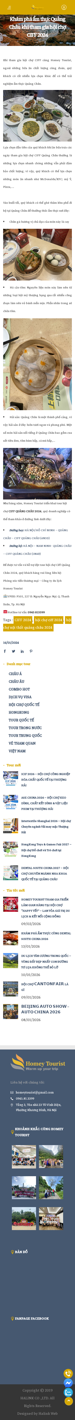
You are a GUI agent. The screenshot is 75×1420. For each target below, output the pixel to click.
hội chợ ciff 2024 (48, 620)
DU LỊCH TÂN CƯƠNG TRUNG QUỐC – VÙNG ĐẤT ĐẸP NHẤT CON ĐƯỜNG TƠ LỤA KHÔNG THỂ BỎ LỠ (46, 961)
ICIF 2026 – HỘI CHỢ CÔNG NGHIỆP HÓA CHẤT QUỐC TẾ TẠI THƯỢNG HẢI (45, 780)
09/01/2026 (31, 997)
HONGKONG (19, 712)
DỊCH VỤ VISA (20, 697)
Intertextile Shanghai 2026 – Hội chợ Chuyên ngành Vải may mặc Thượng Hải (46, 827)
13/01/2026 (30, 946)
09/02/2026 (31, 924)
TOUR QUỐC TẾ (21, 720)
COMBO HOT (19, 689)
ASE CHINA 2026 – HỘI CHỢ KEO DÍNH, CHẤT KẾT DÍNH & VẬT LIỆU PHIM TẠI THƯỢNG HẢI (44, 803)
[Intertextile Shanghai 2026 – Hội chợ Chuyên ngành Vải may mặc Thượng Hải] (10, 825)
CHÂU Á (15, 674)
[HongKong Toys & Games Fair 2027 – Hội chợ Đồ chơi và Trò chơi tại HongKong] (10, 849)
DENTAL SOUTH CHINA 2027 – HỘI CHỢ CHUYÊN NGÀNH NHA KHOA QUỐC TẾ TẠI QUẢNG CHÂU (45, 874)
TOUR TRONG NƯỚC (25, 728)
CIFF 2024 (23, 620)
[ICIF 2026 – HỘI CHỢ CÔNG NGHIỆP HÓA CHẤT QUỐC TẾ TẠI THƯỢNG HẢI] (10, 778)
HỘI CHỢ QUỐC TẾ (24, 705)
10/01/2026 (30, 975)
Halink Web (48, 1413)
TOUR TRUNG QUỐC (25, 735)
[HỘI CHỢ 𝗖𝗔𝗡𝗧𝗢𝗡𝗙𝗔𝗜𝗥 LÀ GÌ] (10, 988)
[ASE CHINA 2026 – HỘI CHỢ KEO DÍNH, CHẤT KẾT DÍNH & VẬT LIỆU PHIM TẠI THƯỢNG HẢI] (10, 802)
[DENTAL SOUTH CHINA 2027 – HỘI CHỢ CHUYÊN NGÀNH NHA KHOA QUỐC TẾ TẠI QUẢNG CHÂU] (10, 872)
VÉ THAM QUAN (22, 743)
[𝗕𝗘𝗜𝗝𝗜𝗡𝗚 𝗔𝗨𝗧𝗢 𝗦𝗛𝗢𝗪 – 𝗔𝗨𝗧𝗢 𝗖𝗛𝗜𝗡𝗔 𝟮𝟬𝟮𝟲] (10, 1011)
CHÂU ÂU (16, 681)
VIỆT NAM (17, 751)
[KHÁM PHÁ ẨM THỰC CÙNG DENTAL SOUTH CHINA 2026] (10, 938)
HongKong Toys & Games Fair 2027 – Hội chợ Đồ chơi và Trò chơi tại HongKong (46, 850)
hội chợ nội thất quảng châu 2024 (37, 624)
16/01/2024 (11, 642)
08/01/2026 (31, 1020)
